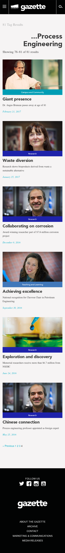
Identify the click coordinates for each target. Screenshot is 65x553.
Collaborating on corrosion (28, 225)
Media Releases (32, 540)
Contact (32, 531)
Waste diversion (18, 160)
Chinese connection (21, 422)
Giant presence (17, 99)
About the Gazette (32, 521)
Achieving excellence (22, 291)
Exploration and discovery (27, 356)
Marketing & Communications (33, 535)
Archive (32, 526)
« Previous (8, 446)
